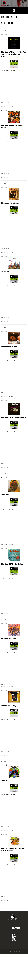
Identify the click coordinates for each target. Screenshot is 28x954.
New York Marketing (15, 951)
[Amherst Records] (5, 3)
